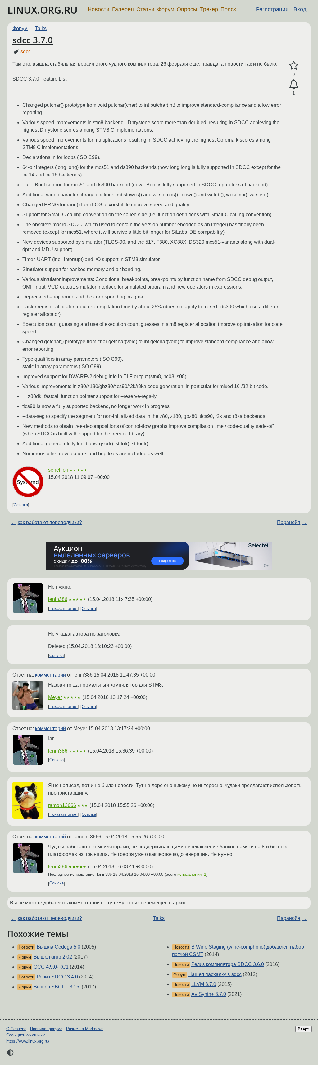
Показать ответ (63, 608)
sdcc (25, 51)
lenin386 (57, 599)
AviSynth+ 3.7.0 (208, 994)
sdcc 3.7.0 (32, 40)
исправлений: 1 (191, 874)
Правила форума (46, 1028)
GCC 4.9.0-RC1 (51, 966)
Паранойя (288, 522)
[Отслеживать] (294, 84)
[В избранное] (294, 65)
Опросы (187, 9)
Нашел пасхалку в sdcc (215, 974)
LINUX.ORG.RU (42, 9)
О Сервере (16, 1028)
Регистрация (272, 9)
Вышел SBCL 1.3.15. (57, 986)
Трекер (209, 9)
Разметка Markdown (84, 1028)
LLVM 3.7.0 (203, 984)
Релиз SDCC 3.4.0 (57, 976)
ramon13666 (62, 805)
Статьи (145, 9)
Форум (165, 9)
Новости (98, 9)
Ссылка (21, 505)
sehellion (58, 469)
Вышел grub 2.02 (53, 956)
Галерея (123, 9)
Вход (300, 9)
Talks (41, 28)
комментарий (50, 675)
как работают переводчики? (50, 522)
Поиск (228, 9)
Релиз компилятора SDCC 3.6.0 (227, 964)
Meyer (55, 697)
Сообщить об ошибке (26, 1035)
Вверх (303, 1029)
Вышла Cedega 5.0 (58, 947)
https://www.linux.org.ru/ (27, 1041)
